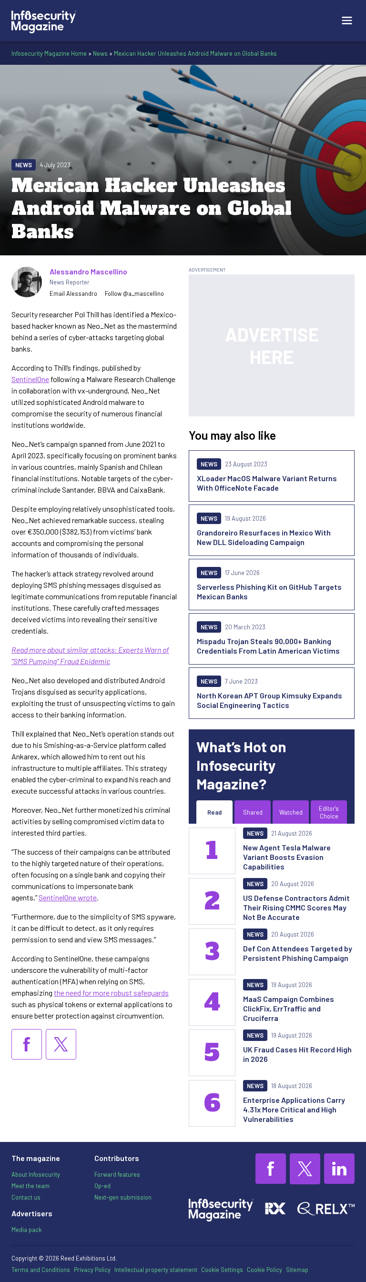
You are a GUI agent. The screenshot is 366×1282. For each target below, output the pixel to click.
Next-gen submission (123, 1197)
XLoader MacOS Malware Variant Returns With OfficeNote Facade (267, 483)
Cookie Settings (222, 1269)
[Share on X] (61, 1044)
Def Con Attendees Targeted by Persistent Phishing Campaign (297, 953)
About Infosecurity (35, 1174)
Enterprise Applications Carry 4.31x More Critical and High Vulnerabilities (294, 1109)
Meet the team (30, 1186)
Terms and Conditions (40, 1269)
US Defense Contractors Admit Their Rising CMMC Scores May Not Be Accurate (296, 907)
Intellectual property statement (155, 1269)
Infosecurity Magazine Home (49, 53)
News (100, 53)
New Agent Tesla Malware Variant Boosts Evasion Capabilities (287, 857)
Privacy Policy (92, 1269)
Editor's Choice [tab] (329, 812)
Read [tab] (214, 812)
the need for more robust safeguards (111, 992)
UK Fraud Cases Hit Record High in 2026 (297, 1054)
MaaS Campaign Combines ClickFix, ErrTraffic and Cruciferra (288, 1008)
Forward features (117, 1174)
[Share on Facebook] (26, 1044)
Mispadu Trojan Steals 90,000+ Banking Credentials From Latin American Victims (268, 645)
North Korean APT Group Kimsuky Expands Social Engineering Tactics (269, 700)
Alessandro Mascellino (88, 271)
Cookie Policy (264, 1269)
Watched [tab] (291, 812)
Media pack (26, 1229)
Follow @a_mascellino (134, 293)
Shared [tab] (253, 812)
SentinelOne (30, 379)
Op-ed (102, 1186)
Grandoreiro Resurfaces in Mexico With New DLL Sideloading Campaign (264, 537)
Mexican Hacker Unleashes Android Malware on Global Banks (195, 53)
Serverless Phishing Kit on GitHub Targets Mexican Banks (269, 591)
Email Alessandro (73, 293)
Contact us (26, 1197)
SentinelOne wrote (68, 897)
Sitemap (297, 1269)
